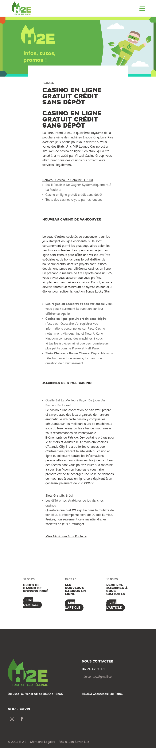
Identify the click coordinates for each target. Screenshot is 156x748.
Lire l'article (31, 602)
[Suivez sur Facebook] (22, 719)
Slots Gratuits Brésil (59, 496)
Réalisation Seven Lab (74, 742)
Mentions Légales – (44, 742)
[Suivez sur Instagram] (12, 719)
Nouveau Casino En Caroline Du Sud (67, 180)
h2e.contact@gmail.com (98, 677)
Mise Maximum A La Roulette (66, 536)
